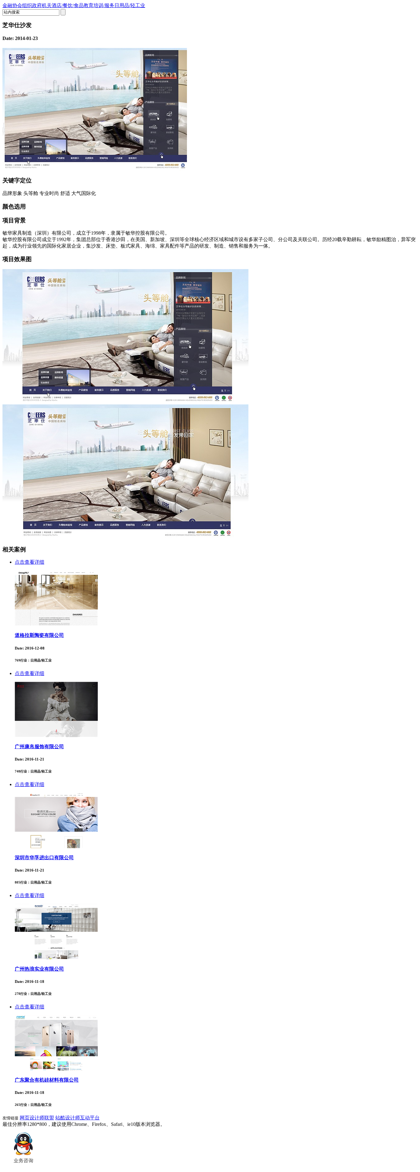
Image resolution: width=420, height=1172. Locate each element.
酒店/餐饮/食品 (68, 5)
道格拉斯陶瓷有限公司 (39, 635)
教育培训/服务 (99, 5)
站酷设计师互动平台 (77, 1117)
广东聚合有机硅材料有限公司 (47, 1080)
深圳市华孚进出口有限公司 (44, 857)
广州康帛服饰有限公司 (39, 746)
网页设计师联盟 (37, 1117)
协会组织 (22, 5)
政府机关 (42, 5)
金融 (7, 5)
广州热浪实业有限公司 (39, 968)
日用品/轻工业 (129, 5)
